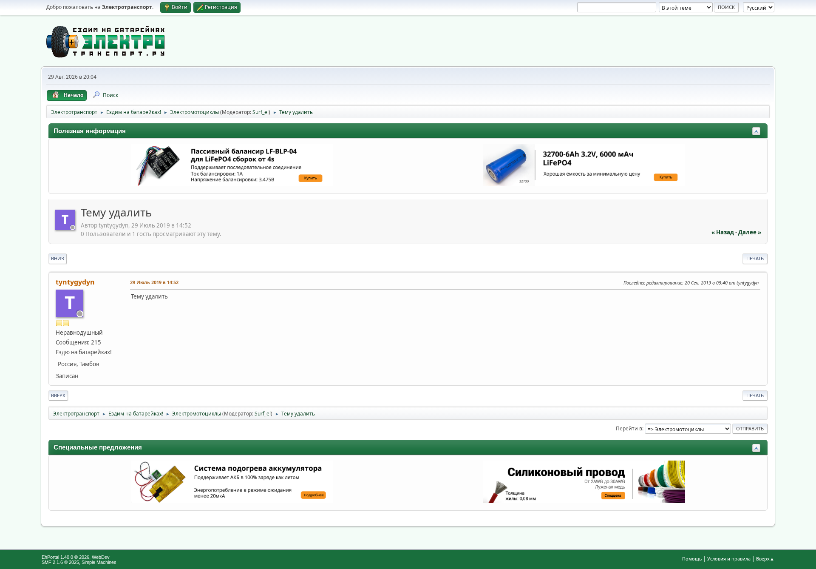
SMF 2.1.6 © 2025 (60, 562)
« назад (722, 232)
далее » (749, 232)
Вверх (58, 395)
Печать (755, 258)
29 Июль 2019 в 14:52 (154, 282)
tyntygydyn (75, 282)
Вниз (57, 258)
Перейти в (629, 428)
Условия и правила (729, 558)
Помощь (692, 558)
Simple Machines (99, 562)
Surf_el (260, 112)
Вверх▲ (765, 558)
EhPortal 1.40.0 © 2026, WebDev (76, 557)
